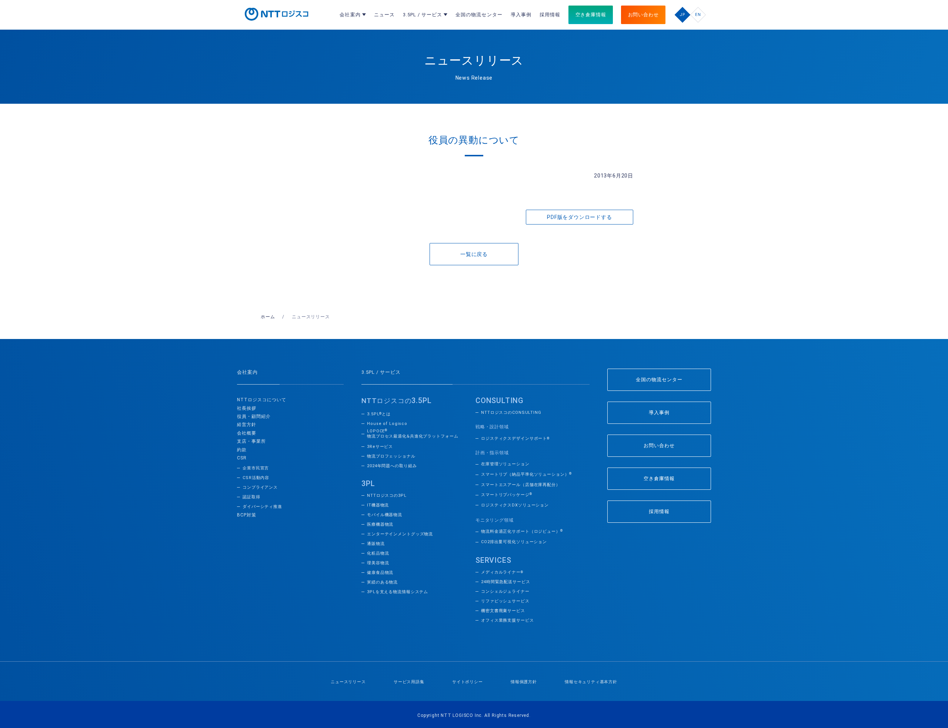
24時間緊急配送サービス (505, 582)
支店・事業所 (251, 441)
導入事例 (659, 412)
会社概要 (246, 433)
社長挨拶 (246, 408)
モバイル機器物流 (384, 515)
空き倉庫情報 (659, 478)
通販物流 (376, 544)
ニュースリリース (348, 681)
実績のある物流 (382, 582)
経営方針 (246, 424)
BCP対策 (246, 515)
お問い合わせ (659, 445)
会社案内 (247, 372)
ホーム (268, 316)
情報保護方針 (524, 681)
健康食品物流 (380, 573)
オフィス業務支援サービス (507, 620)
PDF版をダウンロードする (579, 217)
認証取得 (251, 497)
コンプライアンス (260, 487)
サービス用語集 (409, 681)
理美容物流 (378, 563)
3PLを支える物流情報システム (397, 592)
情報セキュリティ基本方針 (591, 681)
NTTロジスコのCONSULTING (511, 412)
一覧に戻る (474, 254)
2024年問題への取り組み (392, 466)
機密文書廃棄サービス (503, 611)
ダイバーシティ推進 (262, 507)
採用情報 (659, 511)
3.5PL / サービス (381, 372)
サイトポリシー (467, 681)
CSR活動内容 (256, 478)
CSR (242, 458)
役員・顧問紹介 (254, 416)
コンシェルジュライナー (505, 591)
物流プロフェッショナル (391, 456)
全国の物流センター (659, 379)
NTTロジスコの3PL (387, 495)
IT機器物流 (378, 505)
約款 (242, 449)
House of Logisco (387, 424)
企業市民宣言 (256, 468)
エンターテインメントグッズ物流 (400, 534)
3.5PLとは (379, 414)
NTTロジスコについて (261, 399)
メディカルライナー (502, 572)
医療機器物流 (380, 524)
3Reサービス (380, 447)
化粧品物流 (378, 553)
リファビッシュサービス (505, 601)
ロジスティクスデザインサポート (515, 438)
